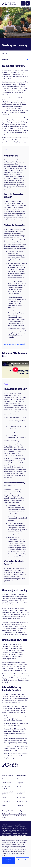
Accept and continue (8, 861)
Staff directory (21, 797)
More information (22, 860)
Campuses (20, 782)
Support (19, 786)
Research (5, 779)
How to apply (6, 782)
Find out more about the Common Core (14, 344)
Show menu (5, 59)
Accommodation (22, 801)
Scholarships (6, 801)
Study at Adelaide (7, 775)
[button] (28, 839)
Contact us (20, 805)
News (4, 805)
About (18, 779)
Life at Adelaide (21, 775)
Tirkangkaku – (12, 811)
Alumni (4, 797)
